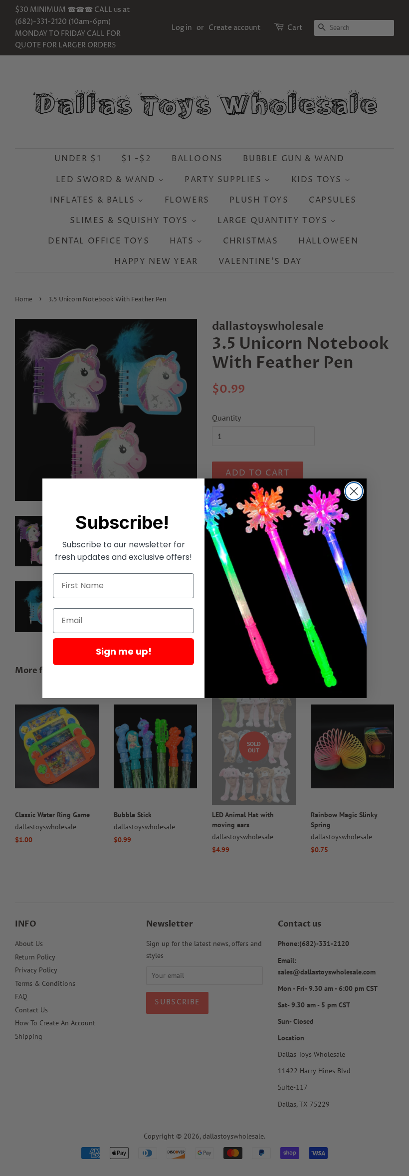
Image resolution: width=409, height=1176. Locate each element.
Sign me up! (124, 651)
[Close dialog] (354, 491)
